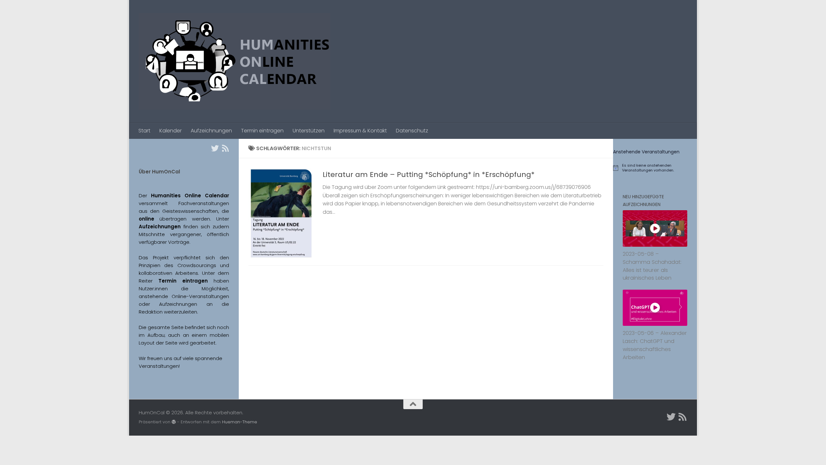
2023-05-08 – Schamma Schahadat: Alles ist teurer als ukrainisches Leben (652, 266)
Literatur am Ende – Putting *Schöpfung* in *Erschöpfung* (429, 175)
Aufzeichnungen (211, 130)
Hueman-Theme (239, 422)
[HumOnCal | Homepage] (234, 61)
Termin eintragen (262, 130)
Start (144, 130)
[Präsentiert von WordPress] (174, 422)
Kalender (170, 130)
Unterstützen (309, 130)
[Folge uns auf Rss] (225, 148)
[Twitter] (215, 148)
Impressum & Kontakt (360, 130)
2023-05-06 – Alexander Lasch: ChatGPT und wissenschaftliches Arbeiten (655, 345)
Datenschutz (412, 130)
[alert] (655, 168)
